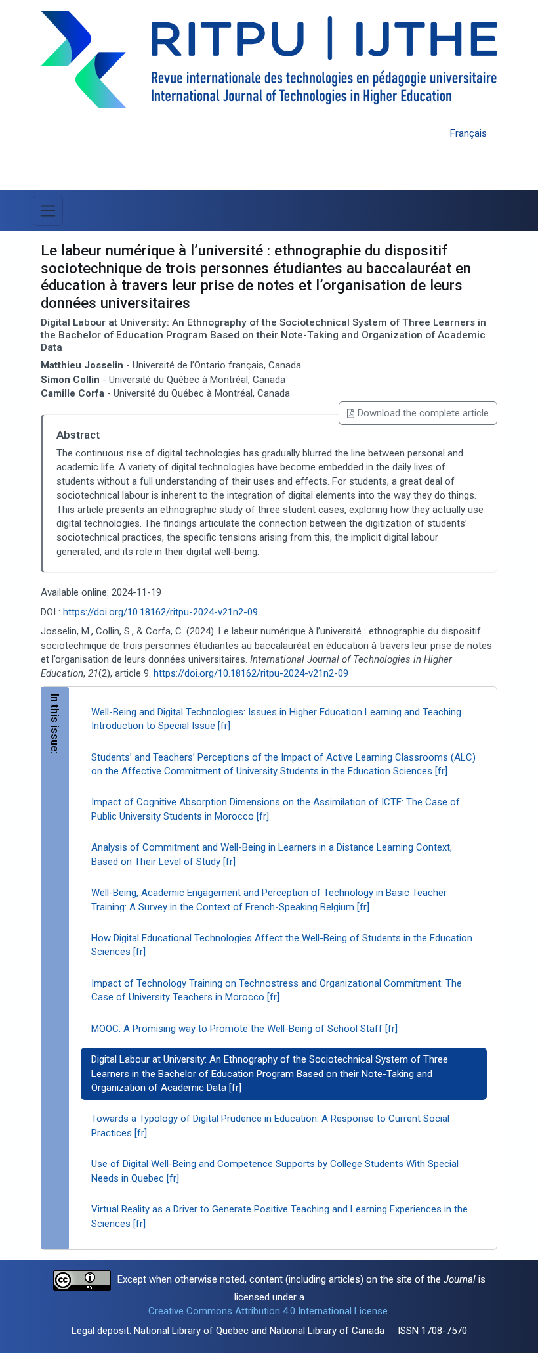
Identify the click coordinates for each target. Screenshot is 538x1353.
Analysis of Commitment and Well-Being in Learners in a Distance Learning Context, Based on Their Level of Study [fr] (271, 854)
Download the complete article (423, 413)
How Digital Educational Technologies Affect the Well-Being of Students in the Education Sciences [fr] (281, 945)
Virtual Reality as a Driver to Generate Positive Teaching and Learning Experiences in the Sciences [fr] (279, 1216)
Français (468, 133)
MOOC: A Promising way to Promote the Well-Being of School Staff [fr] (244, 1028)
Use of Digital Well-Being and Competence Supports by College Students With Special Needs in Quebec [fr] (275, 1171)
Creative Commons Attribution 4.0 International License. (269, 1311)
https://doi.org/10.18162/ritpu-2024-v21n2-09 (160, 612)
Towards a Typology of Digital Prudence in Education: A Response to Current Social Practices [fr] (270, 1125)
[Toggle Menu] (48, 211)
